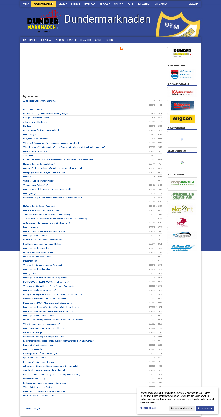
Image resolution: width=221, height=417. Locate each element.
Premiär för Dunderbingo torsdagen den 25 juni (43, 336)
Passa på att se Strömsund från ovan (39, 362)
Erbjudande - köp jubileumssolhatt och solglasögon (45, 113)
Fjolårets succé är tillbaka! (34, 358)
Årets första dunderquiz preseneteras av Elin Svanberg (47, 214)
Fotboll (61, 4)
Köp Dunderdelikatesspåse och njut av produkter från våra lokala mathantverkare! (58, 341)
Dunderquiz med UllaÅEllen (35, 235)
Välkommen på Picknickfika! (35, 185)
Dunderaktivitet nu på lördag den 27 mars (41, 210)
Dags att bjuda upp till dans (35, 151)
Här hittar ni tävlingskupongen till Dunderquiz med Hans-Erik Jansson (53, 320)
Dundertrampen (30, 261)
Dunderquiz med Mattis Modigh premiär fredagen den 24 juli (49, 303)
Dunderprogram (30, 134)
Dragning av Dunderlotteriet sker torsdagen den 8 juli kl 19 (48, 189)
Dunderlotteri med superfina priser (38, 345)
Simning (117, 4)
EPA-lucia (27, 126)
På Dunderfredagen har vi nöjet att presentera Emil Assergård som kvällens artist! (58, 160)
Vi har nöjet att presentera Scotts (37, 387)
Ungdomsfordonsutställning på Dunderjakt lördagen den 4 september (53, 168)
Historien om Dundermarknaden (37, 256)
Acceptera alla (205, 408)
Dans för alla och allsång (34, 379)
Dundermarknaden (43, 4)
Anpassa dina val (148, 408)
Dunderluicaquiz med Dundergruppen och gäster (44, 231)
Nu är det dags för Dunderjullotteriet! (39, 164)
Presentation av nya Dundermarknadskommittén (44, 391)
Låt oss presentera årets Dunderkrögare (40, 353)
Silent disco (28, 155)
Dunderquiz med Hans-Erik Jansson (38, 315)
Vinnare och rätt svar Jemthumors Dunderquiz (43, 265)
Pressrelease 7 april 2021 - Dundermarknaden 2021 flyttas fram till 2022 (53, 198)
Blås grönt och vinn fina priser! (36, 118)
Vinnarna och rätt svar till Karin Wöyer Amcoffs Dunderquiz (48, 286)
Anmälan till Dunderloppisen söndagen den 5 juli (44, 370)
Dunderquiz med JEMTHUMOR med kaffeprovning (45, 278)
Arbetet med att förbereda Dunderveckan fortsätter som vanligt (50, 366)
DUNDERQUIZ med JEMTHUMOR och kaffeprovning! (46, 282)
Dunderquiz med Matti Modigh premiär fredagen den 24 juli (48, 311)
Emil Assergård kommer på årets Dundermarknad (44, 383)
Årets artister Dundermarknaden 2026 (39, 101)
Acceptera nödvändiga (181, 408)
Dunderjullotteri (30, 273)
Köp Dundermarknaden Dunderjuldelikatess (42, 244)
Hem (26, 4)
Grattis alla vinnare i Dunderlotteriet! (38, 181)
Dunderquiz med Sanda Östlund (37, 269)
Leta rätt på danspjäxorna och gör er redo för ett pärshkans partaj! (51, 374)
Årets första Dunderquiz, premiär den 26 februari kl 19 (46, 223)
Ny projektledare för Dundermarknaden (40, 395)
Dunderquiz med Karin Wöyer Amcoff (39, 290)
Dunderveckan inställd (33, 349)
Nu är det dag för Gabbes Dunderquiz (39, 206)
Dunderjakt (28, 176)
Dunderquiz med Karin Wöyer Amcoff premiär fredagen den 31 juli (51, 307)
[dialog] (177, 400)
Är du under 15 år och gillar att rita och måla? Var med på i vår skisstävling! (55, 219)
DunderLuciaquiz (30, 227)
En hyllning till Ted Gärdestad (35, 139)
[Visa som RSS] (121, 49)
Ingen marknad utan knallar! (35, 109)
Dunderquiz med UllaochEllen (36, 248)
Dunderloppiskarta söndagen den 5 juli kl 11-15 (43, 328)
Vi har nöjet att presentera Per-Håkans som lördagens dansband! (51, 143)
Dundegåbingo (29, 193)
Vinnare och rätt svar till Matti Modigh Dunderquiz (44, 299)
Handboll (89, 4)
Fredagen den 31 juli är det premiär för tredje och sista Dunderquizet (52, 294)
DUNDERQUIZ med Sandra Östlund (38, 252)
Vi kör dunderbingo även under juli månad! (41, 324)
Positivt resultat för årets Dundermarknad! (41, 130)
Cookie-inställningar (31, 408)
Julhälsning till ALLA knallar (35, 122)
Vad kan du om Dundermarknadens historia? (42, 240)
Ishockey (104, 4)
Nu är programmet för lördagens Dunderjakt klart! (44, 172)
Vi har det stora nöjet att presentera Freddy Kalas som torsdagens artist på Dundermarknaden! (64, 147)
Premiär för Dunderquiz (33, 332)
